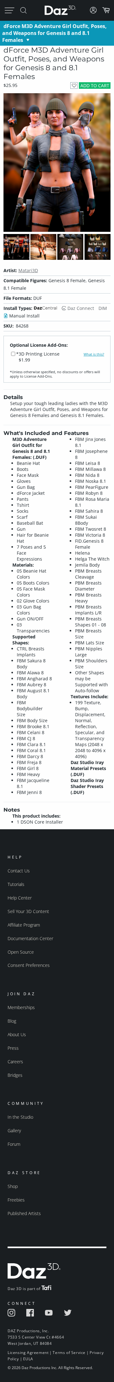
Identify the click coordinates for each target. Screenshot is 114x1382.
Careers (15, 1062)
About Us (17, 1034)
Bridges (15, 1075)
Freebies (16, 1200)
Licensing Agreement (28, 1352)
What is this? (94, 354)
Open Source (21, 952)
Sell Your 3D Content (28, 911)
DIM (102, 308)
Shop (13, 1186)
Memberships (21, 1007)
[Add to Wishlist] (74, 85)
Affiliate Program (24, 925)
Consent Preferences (29, 965)
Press (13, 1048)
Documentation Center (30, 938)
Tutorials (16, 884)
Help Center (20, 898)
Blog (12, 1021)
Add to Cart (94, 86)
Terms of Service (69, 1352)
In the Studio (20, 1117)
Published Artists (24, 1213)
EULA (28, 1359)
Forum (14, 1144)
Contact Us (19, 871)
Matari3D (28, 270)
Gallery (14, 1131)
